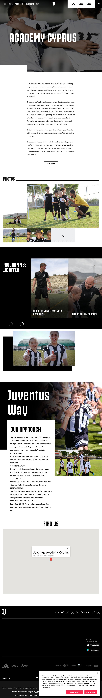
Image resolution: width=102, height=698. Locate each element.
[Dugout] (88, 612)
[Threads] (67, 612)
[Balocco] (89, 665)
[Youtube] (72, 612)
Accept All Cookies (90, 692)
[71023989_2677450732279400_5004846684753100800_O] (15, 235)
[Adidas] (73, 4)
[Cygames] (73, 665)
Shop (37, 4)
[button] (51, 559)
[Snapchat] (93, 612)
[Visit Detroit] (81, 666)
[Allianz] (58, 665)
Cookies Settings (74, 692)
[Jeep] (81, 4)
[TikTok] (82, 612)
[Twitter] (77, 612)
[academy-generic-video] (44, 348)
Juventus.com (30, 4)
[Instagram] (62, 612)
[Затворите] (67, 548)
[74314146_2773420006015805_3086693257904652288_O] (39, 235)
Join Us (10, 4)
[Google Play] (93, 650)
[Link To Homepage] (53, 4)
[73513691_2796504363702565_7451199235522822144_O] (15, 220)
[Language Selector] (9, 678)
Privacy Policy (19, 4)
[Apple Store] (93, 645)
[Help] (99, 4)
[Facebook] (57, 612)
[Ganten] (96, 665)
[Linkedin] (98, 612)
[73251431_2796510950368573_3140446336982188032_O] (63, 206)
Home (4, 4)
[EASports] (66, 666)
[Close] (97, 673)
